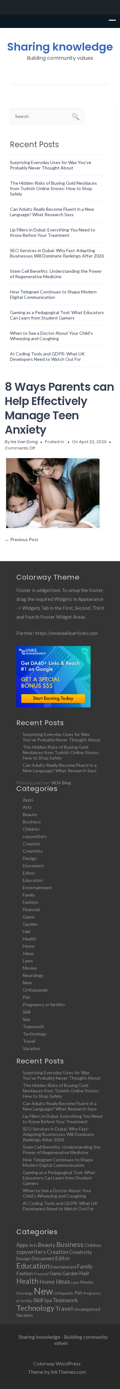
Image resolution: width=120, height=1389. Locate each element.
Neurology (33, 975)
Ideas (28, 953)
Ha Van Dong (24, 442)
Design (30, 858)
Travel (29, 1041)
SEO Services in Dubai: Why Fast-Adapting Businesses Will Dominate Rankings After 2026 (57, 253)
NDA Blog (61, 782)
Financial (31, 909)
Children (31, 829)
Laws (28, 960)
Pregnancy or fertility (44, 1004)
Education (33, 880)
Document (33, 865)
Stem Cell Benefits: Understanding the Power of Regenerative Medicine (56, 273)
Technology (34, 1033)
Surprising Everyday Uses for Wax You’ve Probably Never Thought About (50, 165)
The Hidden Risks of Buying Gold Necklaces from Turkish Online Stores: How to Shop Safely (53, 188)
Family (29, 894)
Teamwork (33, 1026)
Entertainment (37, 887)
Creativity (33, 851)
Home (29, 946)
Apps (28, 799)
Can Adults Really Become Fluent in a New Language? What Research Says (52, 211)
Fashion (30, 902)
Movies (30, 968)
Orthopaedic (35, 990)
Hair (27, 931)
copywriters (35, 836)
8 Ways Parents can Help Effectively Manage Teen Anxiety (59, 408)
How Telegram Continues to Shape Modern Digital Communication (53, 294)
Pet (26, 997)
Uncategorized (87, 1309)
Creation (31, 843)
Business (32, 821)
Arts (27, 807)
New (27, 982)
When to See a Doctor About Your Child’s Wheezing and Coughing (51, 335)
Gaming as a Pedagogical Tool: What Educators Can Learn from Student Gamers (57, 315)
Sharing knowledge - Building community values (63, 1340)
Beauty (30, 814)
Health (29, 938)
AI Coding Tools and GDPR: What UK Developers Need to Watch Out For (47, 356)
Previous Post (21, 539)
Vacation (31, 1048)
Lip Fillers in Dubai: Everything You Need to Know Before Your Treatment (52, 232)
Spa (26, 1019)
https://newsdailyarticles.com (66, 633)
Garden (30, 924)
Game (29, 916)
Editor (29, 873)
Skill (26, 1011)
